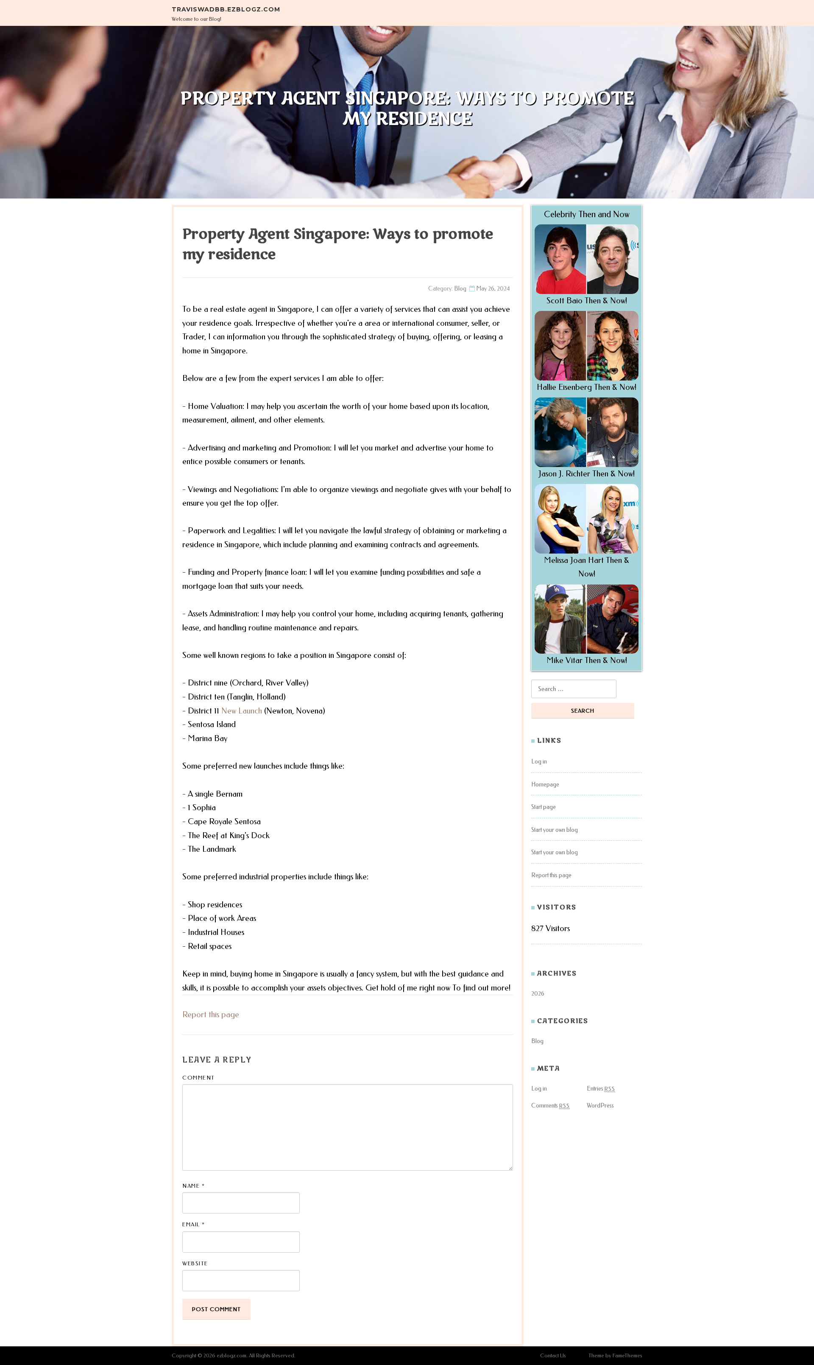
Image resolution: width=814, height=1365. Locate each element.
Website (195, 1263)
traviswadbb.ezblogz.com (226, 9)
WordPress (600, 1105)
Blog (460, 288)
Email (193, 1224)
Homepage (545, 784)
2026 (537, 993)
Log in (539, 761)
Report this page (210, 1014)
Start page (543, 807)
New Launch (241, 711)
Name (193, 1186)
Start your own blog (554, 830)
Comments (550, 1105)
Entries (601, 1088)
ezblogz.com (231, 1355)
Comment (198, 1077)
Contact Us (553, 1355)
